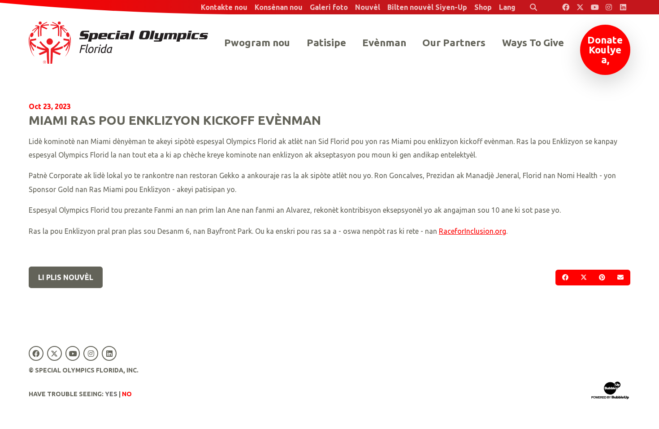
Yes (111, 394)
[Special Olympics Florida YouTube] (594, 7)
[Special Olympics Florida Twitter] (580, 7)
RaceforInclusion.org (472, 231)
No (127, 394)
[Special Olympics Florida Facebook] (566, 7)
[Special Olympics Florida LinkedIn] (623, 7)
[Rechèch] (533, 7)
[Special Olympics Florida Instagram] (609, 7)
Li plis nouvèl (65, 277)
